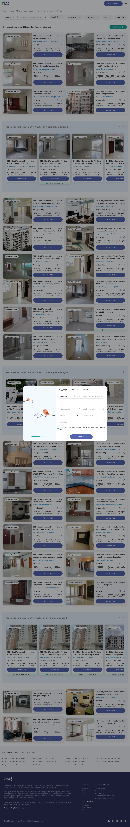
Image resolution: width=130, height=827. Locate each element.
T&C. (61, 429)
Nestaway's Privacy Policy (94, 427)
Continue (81, 437)
